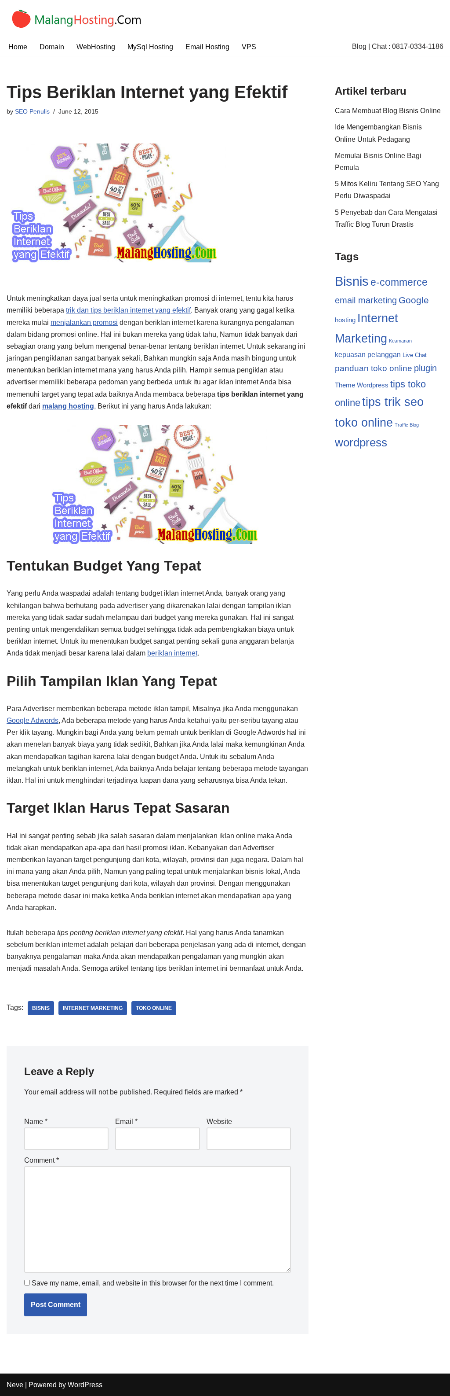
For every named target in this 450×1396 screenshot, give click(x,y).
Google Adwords (32, 720)
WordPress (85, 1385)
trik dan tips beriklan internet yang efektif (128, 310)
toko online (154, 1008)
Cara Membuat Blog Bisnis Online (388, 110)
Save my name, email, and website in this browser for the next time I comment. (153, 1283)
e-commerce (399, 282)
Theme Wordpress (361, 385)
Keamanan (400, 340)
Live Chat (415, 355)
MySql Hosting (150, 47)
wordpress (361, 442)
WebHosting (95, 47)
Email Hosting (207, 47)
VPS (249, 47)
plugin (425, 368)
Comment (41, 1160)
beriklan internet (172, 653)
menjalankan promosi (84, 322)
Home (17, 47)
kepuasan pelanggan (368, 354)
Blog (359, 46)
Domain (52, 47)
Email (126, 1121)
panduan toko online (373, 368)
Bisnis (41, 1008)
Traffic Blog (407, 424)
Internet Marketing (93, 1008)
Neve (15, 1385)
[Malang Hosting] (81, 18)
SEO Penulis (32, 111)
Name (35, 1121)
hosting (345, 320)
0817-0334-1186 (417, 46)
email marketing (366, 300)
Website (219, 1121)
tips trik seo (393, 402)
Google (414, 300)
